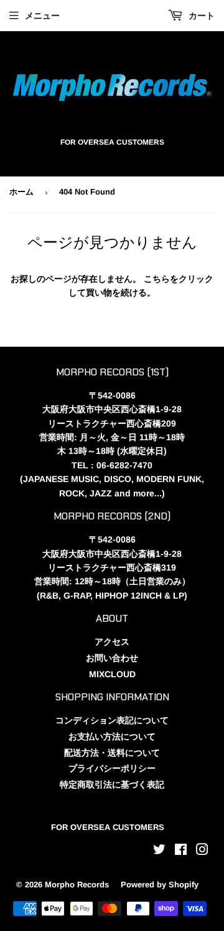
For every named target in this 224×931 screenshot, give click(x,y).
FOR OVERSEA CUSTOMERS (107, 827)
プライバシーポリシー (112, 768)
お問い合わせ (112, 658)
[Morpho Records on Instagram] (202, 851)
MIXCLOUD (112, 674)
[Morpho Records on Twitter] (159, 851)
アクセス (112, 642)
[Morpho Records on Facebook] (180, 851)
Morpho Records (77, 884)
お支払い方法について (112, 736)
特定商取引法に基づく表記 (112, 784)
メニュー (42, 16)
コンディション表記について (112, 720)
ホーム (21, 191)
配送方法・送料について (112, 753)
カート (200, 16)
